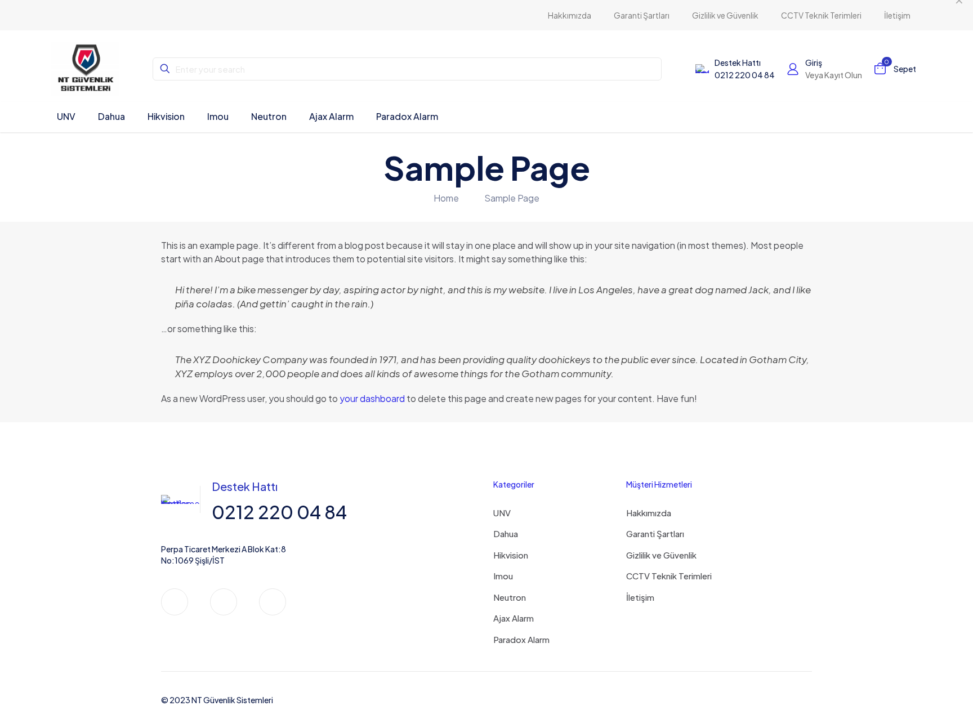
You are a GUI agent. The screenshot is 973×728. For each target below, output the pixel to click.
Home (446, 198)
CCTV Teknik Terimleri (669, 575)
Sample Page (511, 198)
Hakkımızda (648, 512)
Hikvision (510, 555)
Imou (503, 575)
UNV (502, 512)
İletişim (640, 597)
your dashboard (372, 398)
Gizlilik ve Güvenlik (661, 555)
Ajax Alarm (513, 618)
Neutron (509, 597)
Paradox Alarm (521, 639)
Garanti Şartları (655, 533)
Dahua (505, 533)
